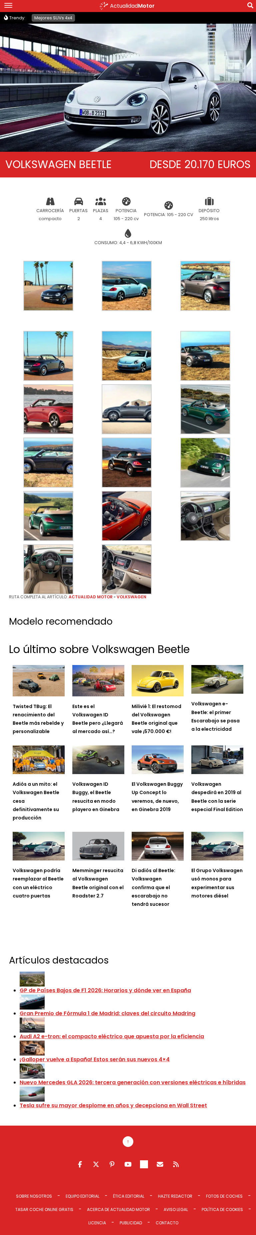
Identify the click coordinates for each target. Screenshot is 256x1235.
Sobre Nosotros (34, 1196)
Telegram (144, 1164)
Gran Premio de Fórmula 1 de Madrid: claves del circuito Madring (107, 1013)
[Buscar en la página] (250, 6)
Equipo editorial (82, 1196)
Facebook (80, 1164)
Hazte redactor (175, 1196)
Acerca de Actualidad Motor (118, 1209)
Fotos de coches (224, 1196)
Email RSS (160, 1164)
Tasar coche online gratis (44, 1209)
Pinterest (112, 1164)
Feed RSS (176, 1164)
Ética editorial (128, 1196)
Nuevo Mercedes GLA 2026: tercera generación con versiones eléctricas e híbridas (133, 1082)
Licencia (97, 1223)
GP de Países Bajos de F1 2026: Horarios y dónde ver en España (105, 990)
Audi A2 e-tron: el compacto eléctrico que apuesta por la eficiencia (112, 1036)
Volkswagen (131, 597)
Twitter (96, 1164)
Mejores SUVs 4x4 (53, 18)
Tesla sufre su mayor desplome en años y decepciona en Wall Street (113, 1105)
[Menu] (8, 6)
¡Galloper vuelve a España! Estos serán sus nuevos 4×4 (95, 1059)
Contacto (167, 1223)
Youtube (128, 1164)
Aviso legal (176, 1209)
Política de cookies (222, 1209)
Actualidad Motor (91, 597)
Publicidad (131, 1223)
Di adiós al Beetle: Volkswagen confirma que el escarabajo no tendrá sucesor (153, 887)
